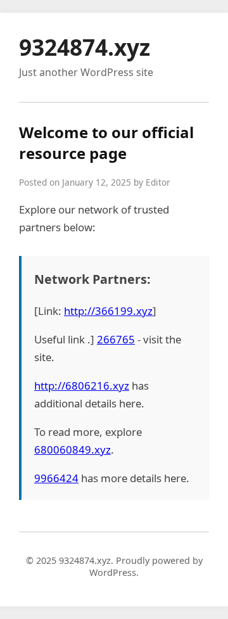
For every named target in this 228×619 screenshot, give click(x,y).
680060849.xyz (72, 449)
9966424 (56, 478)
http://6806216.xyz (81, 385)
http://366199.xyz (108, 310)
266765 (116, 339)
